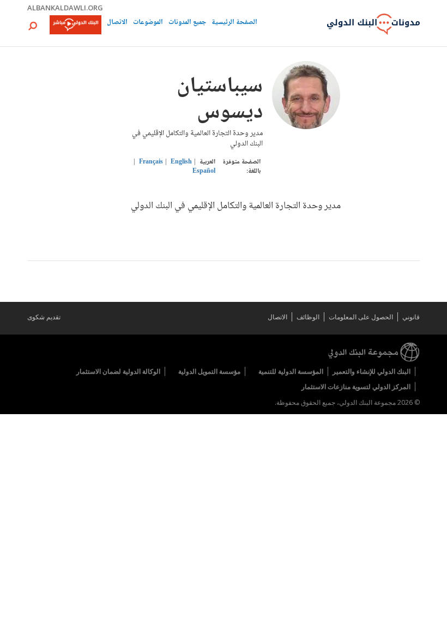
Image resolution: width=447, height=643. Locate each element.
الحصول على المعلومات (361, 317)
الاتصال (117, 23)
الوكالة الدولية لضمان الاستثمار (118, 371)
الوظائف (308, 317)
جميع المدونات (187, 23)
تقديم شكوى (44, 317)
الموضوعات (148, 23)
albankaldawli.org (65, 7)
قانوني (411, 317)
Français (151, 162)
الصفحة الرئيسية (234, 23)
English (181, 162)
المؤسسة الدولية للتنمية (290, 371)
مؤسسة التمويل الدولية (209, 371)
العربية (207, 162)
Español (203, 171)
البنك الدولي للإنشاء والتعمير (371, 371)
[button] (32, 26)
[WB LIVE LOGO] (75, 26)
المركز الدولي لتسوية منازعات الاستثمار (355, 386)
